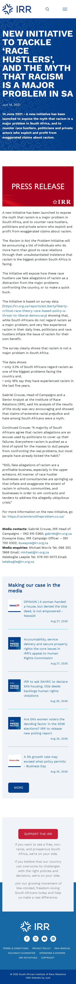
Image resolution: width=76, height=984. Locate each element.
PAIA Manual (62, 948)
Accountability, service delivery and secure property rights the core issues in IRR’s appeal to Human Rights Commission (46, 651)
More (18, 787)
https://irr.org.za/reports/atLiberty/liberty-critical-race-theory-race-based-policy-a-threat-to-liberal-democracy (35, 310)
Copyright (47, 957)
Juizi (47, 977)
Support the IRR (38, 834)
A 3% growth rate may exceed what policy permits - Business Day (46, 764)
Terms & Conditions (15, 948)
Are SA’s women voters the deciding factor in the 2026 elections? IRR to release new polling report (46, 728)
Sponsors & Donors (52, 953)
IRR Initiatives (28, 957)
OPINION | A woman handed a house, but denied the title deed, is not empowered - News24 (46, 611)
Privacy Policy (41, 948)
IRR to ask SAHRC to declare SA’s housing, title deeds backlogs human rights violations (46, 691)
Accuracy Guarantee (21, 953)
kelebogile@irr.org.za (18, 561)
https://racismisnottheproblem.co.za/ (36, 516)
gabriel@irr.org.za (58, 533)
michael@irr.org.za (35, 552)
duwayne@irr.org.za (33, 543)
